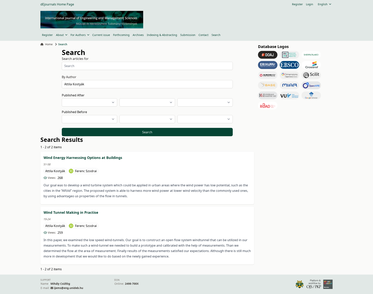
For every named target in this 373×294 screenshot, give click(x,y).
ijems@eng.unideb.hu (68, 288)
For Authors (78, 35)
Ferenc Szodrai (86, 171)
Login (309, 4)
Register (297, 4)
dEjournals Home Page (57, 4)
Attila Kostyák (55, 171)
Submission (187, 35)
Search (216, 35)
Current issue (101, 35)
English (323, 4)
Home (49, 44)
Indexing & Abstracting (162, 35)
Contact (203, 35)
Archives (138, 35)
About (60, 35)
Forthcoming (121, 35)
